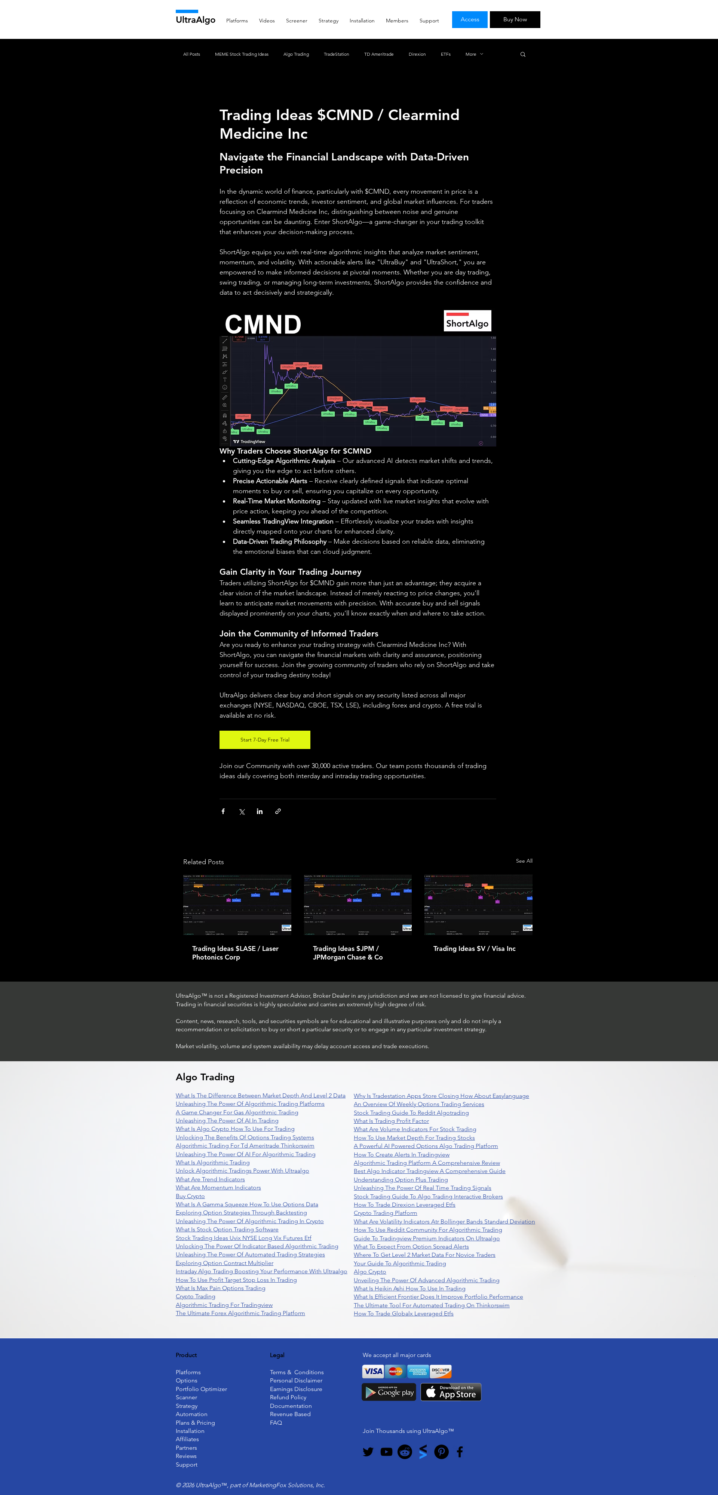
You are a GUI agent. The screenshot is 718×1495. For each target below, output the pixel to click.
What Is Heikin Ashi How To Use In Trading (410, 1288)
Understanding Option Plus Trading (401, 1179)
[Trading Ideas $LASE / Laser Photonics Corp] (237, 905)
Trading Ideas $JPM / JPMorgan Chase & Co (348, 952)
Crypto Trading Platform (385, 1212)
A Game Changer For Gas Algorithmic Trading (237, 1112)
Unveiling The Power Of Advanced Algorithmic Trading (427, 1280)
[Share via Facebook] (223, 811)
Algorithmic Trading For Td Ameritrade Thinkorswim (245, 1145)
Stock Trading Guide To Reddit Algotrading (411, 1112)
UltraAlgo (196, 19)
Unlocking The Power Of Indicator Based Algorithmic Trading (257, 1246)
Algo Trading (296, 54)
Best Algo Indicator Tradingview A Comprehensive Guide (430, 1171)
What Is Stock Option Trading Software (227, 1229)
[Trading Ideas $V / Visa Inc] (478, 905)
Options (186, 1380)
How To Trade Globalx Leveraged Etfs (404, 1313)
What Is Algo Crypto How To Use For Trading (235, 1128)
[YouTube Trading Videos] (386, 1452)
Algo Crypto (370, 1271)
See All (524, 860)
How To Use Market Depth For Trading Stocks (414, 1137)
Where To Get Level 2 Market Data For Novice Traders (424, 1254)
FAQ (276, 1422)
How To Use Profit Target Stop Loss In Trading (236, 1279)
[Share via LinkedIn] (259, 811)
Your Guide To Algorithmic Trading (400, 1263)
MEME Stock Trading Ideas (242, 54)
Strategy (186, 1405)
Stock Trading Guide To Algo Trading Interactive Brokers (428, 1196)
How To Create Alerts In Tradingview (401, 1154)
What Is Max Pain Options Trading (221, 1288)
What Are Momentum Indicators (218, 1187)
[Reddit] (405, 1452)
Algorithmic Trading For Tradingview (224, 1304)
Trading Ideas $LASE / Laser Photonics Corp (235, 952)
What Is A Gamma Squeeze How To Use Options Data (247, 1204)
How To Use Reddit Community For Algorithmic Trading (428, 1229)
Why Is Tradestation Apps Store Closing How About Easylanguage (441, 1095)
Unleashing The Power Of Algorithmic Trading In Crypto (250, 1221)
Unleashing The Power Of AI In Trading (227, 1120)
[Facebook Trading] (459, 1452)
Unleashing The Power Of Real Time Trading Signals (422, 1187)
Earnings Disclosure (296, 1389)
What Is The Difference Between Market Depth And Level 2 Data (261, 1095)
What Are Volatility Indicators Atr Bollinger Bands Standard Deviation (444, 1221)
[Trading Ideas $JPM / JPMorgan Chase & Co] (358, 905)
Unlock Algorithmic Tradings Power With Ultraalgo (242, 1170)
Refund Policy (288, 1397)
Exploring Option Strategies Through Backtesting (241, 1212)
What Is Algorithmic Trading (213, 1162)
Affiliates (187, 1439)
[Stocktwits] (423, 1452)
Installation (190, 1430)
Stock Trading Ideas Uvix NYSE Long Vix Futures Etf (244, 1237)
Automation (192, 1414)
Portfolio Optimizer (201, 1389)
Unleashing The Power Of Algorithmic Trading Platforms (250, 1103)
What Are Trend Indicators (210, 1179)
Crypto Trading (195, 1296)
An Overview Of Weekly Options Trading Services (419, 1104)
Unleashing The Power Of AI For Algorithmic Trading (246, 1154)
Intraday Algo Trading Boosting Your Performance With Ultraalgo (261, 1271)
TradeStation (336, 54)
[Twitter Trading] (368, 1452)
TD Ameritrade (379, 54)
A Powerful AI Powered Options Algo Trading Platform (426, 1145)
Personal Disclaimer (296, 1380)
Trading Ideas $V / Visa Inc (474, 948)
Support (186, 1464)
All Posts (191, 54)
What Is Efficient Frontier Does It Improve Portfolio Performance (438, 1296)
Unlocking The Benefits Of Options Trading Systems (245, 1137)
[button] (523, 54)
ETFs (446, 54)
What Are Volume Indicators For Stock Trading (415, 1129)
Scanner (186, 1397)
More (471, 54)
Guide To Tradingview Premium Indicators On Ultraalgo (427, 1238)
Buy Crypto (190, 1196)
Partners (186, 1447)
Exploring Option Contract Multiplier (224, 1263)
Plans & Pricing (195, 1422)
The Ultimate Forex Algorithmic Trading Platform (240, 1313)
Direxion (417, 54)
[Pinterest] (441, 1452)
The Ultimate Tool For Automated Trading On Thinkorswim (432, 1305)
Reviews (186, 1455)
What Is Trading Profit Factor (391, 1120)
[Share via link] (278, 811)
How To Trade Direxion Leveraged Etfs (404, 1204)
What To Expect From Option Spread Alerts (411, 1246)
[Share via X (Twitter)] (241, 811)
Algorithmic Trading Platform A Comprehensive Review (427, 1162)
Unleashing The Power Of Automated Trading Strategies (250, 1254)
